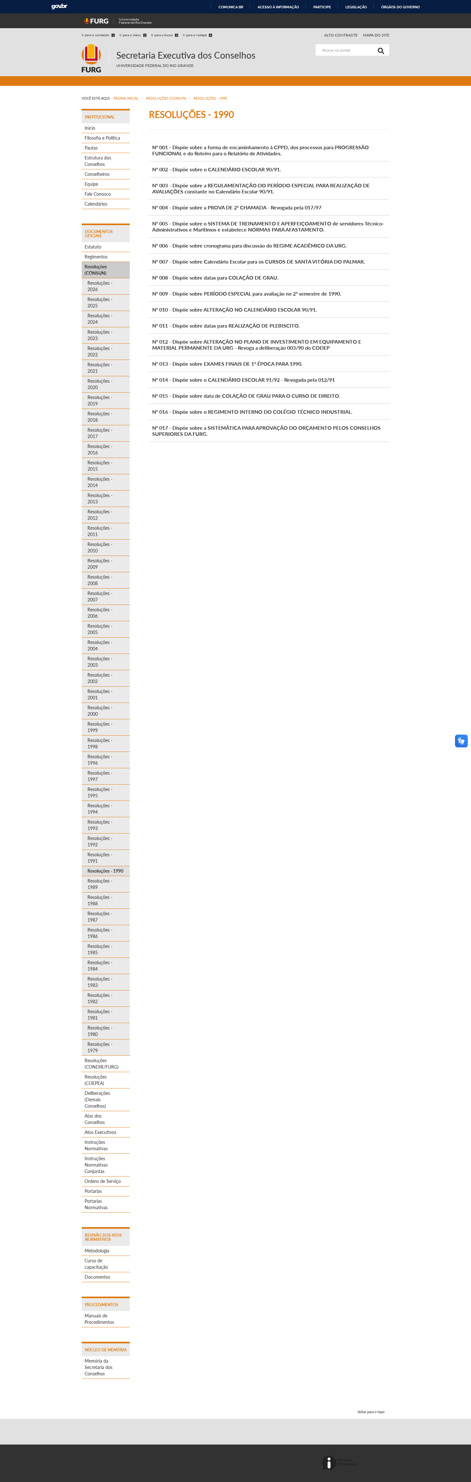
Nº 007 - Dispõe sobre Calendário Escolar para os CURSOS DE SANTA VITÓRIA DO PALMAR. (258, 261)
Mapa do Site (376, 35)
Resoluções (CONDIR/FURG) (102, 1064)
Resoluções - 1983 (99, 982)
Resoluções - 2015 (99, 466)
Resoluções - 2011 (99, 531)
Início (90, 128)
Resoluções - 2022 (99, 351)
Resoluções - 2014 (99, 482)
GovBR (59, 7)
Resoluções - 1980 (99, 1031)
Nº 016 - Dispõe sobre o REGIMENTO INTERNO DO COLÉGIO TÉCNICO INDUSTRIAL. (252, 412)
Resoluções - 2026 (99, 286)
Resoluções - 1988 (99, 900)
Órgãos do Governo (400, 7)
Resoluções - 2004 (99, 645)
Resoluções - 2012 (99, 515)
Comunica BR (231, 7)
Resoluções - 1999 (99, 727)
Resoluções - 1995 (99, 792)
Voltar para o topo (370, 1412)
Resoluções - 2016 (99, 449)
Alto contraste (341, 35)
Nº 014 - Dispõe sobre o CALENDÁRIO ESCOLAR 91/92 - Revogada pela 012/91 (243, 380)
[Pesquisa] (379, 50)
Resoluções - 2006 (99, 613)
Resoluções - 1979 (99, 1047)
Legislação (356, 7)
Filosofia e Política (102, 138)
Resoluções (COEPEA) (96, 1080)
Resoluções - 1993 (99, 825)
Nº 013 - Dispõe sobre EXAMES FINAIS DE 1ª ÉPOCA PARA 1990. (227, 364)
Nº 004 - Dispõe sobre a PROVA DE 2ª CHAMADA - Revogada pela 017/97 (236, 207)
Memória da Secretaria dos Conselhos (98, 1367)
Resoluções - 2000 (99, 711)
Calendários (96, 204)
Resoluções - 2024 (99, 319)
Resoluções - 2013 (99, 498)
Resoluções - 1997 (99, 776)
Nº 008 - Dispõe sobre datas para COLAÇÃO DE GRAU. (215, 277)
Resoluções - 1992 (99, 841)
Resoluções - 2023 (99, 335)
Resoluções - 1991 (99, 858)
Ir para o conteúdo (98, 35)
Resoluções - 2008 (99, 580)
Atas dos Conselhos (95, 1119)
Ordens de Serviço (103, 1181)
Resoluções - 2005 (99, 629)
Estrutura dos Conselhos (98, 161)
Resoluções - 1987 (99, 917)
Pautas (91, 148)
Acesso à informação (278, 7)
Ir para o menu (133, 35)
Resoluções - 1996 (99, 760)
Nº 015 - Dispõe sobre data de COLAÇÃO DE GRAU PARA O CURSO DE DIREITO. (246, 396)
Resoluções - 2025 (99, 302)
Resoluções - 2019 (99, 400)
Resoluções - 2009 (99, 564)
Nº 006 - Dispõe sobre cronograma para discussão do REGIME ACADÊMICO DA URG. (249, 245)
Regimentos (96, 256)
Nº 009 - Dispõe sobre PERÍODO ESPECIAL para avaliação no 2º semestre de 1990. (246, 293)
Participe (322, 7)
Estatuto (93, 246)
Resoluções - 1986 (99, 933)
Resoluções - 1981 (99, 1015)
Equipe (91, 184)
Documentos (97, 1277)
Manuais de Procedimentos (99, 1319)
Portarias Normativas (96, 1204)
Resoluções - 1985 (99, 949)
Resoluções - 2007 (99, 596)
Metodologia (97, 1250)
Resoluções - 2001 (99, 694)
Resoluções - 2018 (99, 417)
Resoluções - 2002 (99, 678)
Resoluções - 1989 (99, 884)
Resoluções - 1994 (99, 809)
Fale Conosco (98, 194)
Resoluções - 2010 (99, 547)
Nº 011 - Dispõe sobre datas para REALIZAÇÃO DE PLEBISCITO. (226, 325)
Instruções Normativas (96, 1145)
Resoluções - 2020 (99, 384)
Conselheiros (97, 174)
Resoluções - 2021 (99, 368)
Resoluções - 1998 (99, 743)
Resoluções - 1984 (99, 966)
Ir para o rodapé (197, 35)
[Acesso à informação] (340, 1463)
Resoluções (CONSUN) (96, 270)
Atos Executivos (100, 1132)
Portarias (93, 1191)
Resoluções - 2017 (99, 433)
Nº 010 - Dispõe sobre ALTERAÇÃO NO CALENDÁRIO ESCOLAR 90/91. (234, 309)
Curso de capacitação (96, 1264)
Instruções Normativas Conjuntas (96, 1165)
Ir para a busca (164, 35)
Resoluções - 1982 (99, 998)
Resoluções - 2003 (99, 662)
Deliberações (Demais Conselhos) (97, 1099)
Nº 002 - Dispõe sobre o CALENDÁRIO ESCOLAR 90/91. (216, 169)
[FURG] (95, 47)
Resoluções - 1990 (105, 871)
